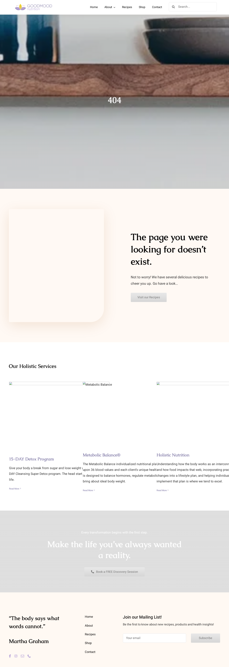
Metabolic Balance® (133, 408)
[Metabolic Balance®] (133, 412)
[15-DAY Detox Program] (59, 414)
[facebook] (10, 656)
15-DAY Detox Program (59, 410)
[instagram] (15, 656)
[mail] (22, 656)
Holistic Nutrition (207, 408)
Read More (14, 488)
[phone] (29, 656)
